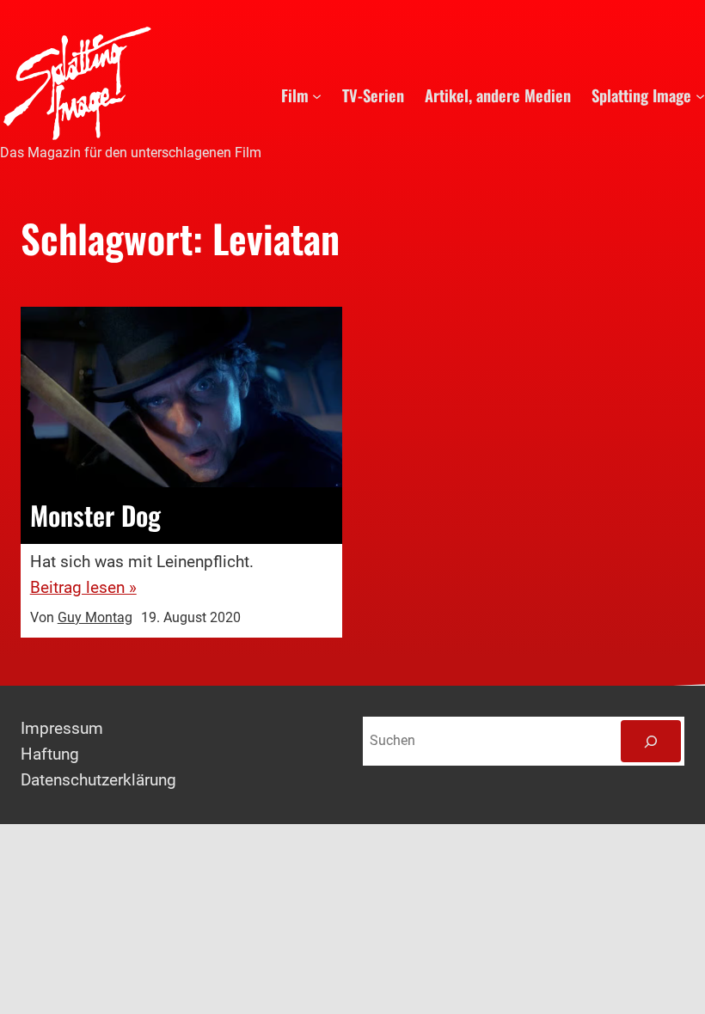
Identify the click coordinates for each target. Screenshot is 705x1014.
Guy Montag (95, 618)
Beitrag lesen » (83, 587)
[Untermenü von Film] (317, 95)
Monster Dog (95, 515)
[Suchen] (651, 741)
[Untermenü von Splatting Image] (700, 95)
